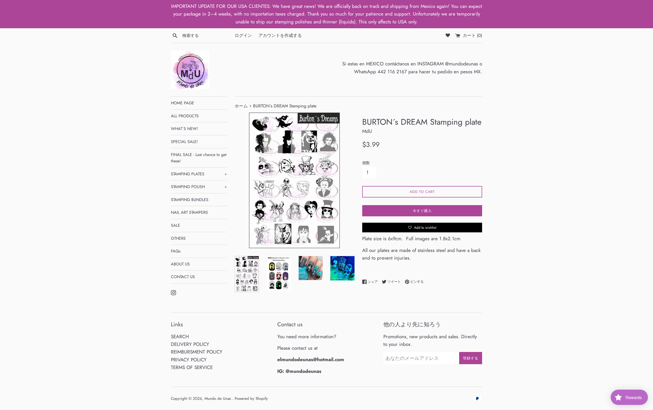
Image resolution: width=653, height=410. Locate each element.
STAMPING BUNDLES (189, 200)
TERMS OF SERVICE (192, 367)
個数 (366, 163)
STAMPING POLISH (199, 187)
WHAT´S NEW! (184, 129)
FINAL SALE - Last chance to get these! (199, 158)
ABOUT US (180, 264)
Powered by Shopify (251, 398)
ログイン (243, 35)
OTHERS (178, 238)
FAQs (175, 251)
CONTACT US (183, 277)
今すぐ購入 (422, 210)
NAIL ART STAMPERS (189, 212)
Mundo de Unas (218, 398)
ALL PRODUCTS (185, 116)
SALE (175, 225)
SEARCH (180, 336)
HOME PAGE (182, 103)
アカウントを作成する (280, 35)
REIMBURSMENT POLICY (196, 351)
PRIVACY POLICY (189, 359)
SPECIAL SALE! (184, 142)
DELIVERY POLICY (190, 344)
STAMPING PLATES (199, 174)
